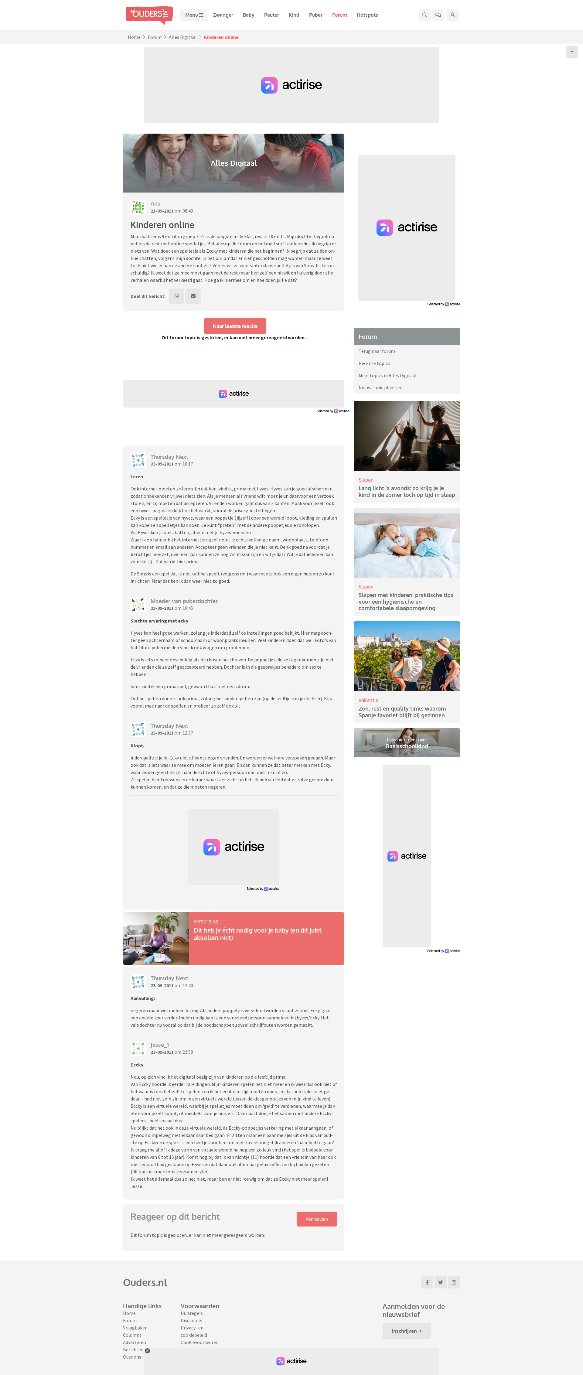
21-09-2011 (162, 211)
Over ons (132, 1357)
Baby (248, 15)
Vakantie (368, 700)
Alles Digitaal (183, 37)
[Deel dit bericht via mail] (193, 296)
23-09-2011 (162, 464)
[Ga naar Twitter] (441, 1282)
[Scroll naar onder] (572, 52)
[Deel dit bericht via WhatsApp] (176, 296)
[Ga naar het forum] (438, 15)
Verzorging (206, 921)
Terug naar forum (377, 351)
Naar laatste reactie (235, 326)
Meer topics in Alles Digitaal (388, 375)
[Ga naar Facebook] (427, 1282)
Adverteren (134, 1342)
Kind (294, 15)
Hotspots (367, 15)
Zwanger (223, 15)
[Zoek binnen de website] (425, 15)
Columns (132, 1335)
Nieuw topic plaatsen (381, 387)
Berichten (133, 1349)
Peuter (271, 15)
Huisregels (192, 1313)
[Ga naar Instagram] (454, 1282)
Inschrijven (404, 1331)
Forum (339, 15)
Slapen (366, 479)
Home (134, 37)
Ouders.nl (145, 1282)
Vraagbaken (135, 1328)
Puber (315, 15)
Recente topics (374, 363)
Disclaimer (192, 1320)
